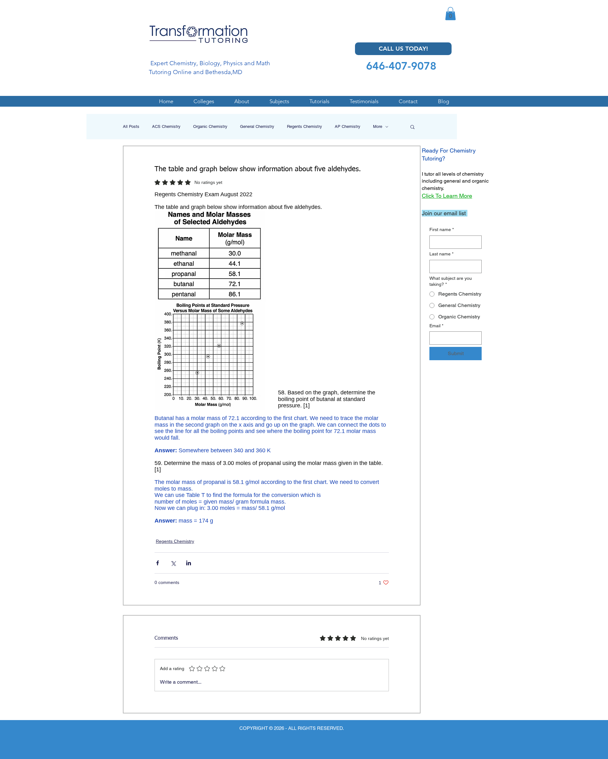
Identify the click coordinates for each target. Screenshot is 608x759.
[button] (450, 13)
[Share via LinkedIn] (189, 563)
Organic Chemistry (210, 126)
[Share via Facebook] (158, 563)
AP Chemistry (347, 126)
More (377, 126)
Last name (441, 253)
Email (436, 325)
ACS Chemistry (166, 126)
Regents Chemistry (304, 126)
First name (441, 229)
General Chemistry (257, 126)
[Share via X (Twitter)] (173, 563)
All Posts (131, 126)
